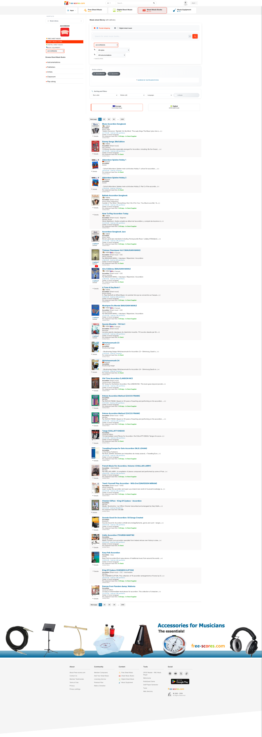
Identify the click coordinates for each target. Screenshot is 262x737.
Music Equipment (127, 682)
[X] (181, 673)
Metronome (147, 678)
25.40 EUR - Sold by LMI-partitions (113, 315)
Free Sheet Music (127, 672)
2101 (122, 119)
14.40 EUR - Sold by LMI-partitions (113, 223)
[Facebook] (170, 673)
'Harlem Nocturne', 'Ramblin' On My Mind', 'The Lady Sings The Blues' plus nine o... (132, 131)
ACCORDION (100, 74)
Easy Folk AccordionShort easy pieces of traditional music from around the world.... (132, 558)
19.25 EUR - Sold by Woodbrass (112, 508)
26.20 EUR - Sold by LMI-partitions (113, 455)
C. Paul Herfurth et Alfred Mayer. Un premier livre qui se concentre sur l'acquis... (131, 295)
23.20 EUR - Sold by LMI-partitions (113, 593)
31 (104, 119)
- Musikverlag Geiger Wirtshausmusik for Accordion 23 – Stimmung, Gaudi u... (130, 351)
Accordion (115, 74)
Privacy (72, 686)
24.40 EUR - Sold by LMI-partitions (113, 438)
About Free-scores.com (77, 672)
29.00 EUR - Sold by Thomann (112, 170)
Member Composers (101, 672)
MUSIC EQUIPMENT (53, 47)
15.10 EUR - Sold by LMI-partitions (113, 403)
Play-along (51, 81)
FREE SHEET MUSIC (54, 38)
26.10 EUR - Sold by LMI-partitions (113, 542)
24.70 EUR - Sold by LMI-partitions (113, 151)
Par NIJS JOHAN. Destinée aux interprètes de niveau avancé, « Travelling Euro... (131, 454)
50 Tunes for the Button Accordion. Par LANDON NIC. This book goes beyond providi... (134, 384)
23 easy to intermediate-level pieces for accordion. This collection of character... (131, 591)
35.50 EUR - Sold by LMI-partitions (113, 491)
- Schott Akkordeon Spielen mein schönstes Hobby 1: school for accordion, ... (130, 169)
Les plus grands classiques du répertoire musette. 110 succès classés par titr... (131, 332)
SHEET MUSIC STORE (54, 41)
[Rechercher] (154, 3)
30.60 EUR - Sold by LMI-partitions (113, 525)
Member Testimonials (77, 679)
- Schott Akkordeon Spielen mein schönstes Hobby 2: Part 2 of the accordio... (130, 186)
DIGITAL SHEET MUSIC (55, 45)
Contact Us (73, 676)
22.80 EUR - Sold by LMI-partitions (113, 560)
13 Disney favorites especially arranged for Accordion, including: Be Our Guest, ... (131, 149)
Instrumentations (53, 62)
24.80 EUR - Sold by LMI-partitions (113, 421)
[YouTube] (175, 673)
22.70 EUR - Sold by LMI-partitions (113, 133)
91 (114, 119)
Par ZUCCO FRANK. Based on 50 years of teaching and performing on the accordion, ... (134, 401)
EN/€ (193, 3)
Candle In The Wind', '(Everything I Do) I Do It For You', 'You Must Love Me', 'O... (131, 203)
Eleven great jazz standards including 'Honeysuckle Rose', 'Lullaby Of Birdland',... (131, 239)
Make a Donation (99, 686)
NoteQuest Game (149, 681)
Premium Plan (98, 682)
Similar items (105, 137)
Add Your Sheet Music (101, 676)
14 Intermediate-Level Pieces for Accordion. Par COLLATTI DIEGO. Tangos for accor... (133, 436)
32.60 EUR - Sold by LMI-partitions (113, 334)
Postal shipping (104, 28)
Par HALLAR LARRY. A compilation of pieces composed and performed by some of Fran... (134, 471)
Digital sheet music (125, 28)
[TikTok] (186, 673)
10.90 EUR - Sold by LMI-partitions (113, 297)
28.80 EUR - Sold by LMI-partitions (113, 473)
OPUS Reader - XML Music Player (152, 674)
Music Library (54, 21)
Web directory (148, 691)
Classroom (51, 77)
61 (109, 119)
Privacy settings (75, 689)
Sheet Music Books (127, 676)
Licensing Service (100, 679)
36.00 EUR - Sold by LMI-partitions (113, 577)
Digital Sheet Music (127, 679)
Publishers (51, 67)
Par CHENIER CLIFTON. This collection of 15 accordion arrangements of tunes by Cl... (133, 576)
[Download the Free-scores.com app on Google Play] (180, 681)
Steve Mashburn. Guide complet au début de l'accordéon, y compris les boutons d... (133, 221)
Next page (93, 119)
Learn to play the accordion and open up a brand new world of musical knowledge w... (133, 489)
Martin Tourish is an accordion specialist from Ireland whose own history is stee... (131, 540)
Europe (117, 107)
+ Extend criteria (98, 58)
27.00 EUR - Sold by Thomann (112, 188)
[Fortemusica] (169, 694)
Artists (49, 72)
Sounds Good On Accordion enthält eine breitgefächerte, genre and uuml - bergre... (133, 523)
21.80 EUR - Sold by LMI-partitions (113, 260)
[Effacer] (190, 36)
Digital (174, 107)
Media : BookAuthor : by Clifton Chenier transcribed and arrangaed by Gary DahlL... (132, 506)
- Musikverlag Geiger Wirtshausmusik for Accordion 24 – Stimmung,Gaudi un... (130, 369)
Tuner (145, 688)
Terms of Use (74, 682)
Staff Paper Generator (150, 685)
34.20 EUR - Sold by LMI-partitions (113, 386)
